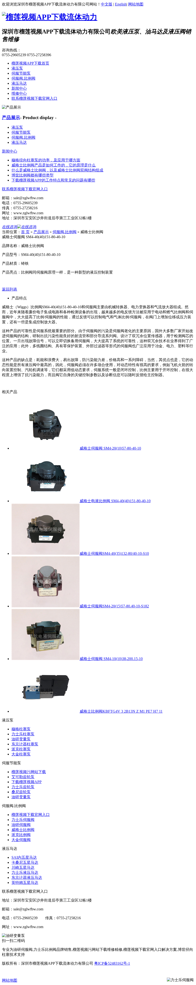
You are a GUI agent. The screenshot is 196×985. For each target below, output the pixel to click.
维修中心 (19, 93)
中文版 (106, 4)
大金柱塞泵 (21, 754)
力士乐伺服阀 (22, 820)
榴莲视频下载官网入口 (30, 815)
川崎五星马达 (22, 867)
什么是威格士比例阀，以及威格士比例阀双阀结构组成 (57, 170)
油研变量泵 (21, 739)
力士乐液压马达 (24, 872)
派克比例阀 (21, 835)
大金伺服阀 (21, 840)
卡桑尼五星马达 (24, 862)
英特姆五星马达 (24, 882)
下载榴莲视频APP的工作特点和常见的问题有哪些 (53, 180)
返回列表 (9, 289)
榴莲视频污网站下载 (28, 772)
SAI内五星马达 (24, 857)
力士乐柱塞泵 (22, 734)
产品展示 (11, 117)
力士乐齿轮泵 (22, 787)
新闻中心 (19, 88)
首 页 (25, 232)
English (120, 4)
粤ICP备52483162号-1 (112, 963)
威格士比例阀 (22, 830)
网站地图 (135, 4)
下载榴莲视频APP (26, 782)
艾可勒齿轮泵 (22, 777)
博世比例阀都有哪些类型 (32, 175)
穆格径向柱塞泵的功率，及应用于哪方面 (45, 160)
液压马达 (19, 83)
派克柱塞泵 (21, 749)
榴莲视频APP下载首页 (30, 63)
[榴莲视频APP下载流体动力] (49, 17)
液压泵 (17, 68)
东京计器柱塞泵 (24, 744)
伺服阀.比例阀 (23, 78)
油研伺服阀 (21, 825)
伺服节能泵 (21, 73)
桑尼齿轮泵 (21, 792)
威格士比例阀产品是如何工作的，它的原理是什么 (53, 165)
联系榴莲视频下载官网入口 (34, 98)
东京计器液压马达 (26, 877)
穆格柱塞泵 (21, 729)
